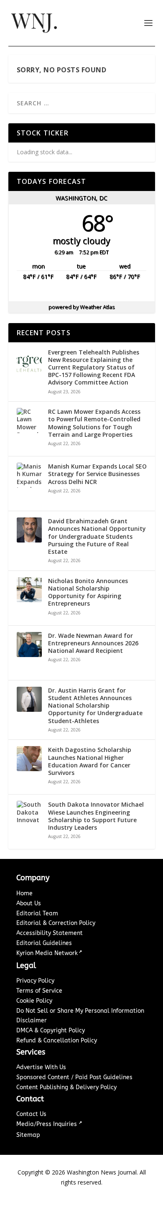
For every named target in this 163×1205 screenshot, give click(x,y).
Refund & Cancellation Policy (56, 1040)
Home (24, 893)
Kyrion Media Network (47, 953)
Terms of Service (39, 990)
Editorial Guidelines (44, 943)
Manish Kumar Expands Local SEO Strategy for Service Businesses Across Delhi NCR (97, 474)
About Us (28, 903)
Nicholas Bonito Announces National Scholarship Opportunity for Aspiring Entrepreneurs (88, 592)
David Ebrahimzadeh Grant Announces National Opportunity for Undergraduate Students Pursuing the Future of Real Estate (97, 536)
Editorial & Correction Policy (55, 923)
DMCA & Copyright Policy (50, 1030)
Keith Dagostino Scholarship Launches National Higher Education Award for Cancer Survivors (89, 761)
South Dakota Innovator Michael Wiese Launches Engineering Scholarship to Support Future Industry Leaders (96, 816)
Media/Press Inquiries (47, 1124)
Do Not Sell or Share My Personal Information (80, 1010)
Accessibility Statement (49, 933)
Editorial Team (37, 913)
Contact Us (31, 1114)
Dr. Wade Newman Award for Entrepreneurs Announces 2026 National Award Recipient (93, 643)
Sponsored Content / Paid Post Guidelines (74, 1077)
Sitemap (28, 1135)
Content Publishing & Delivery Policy (66, 1087)
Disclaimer (31, 1020)
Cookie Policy (34, 1000)
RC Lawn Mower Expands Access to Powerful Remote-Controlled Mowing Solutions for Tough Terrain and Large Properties (94, 423)
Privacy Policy (35, 980)
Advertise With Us (41, 1067)
